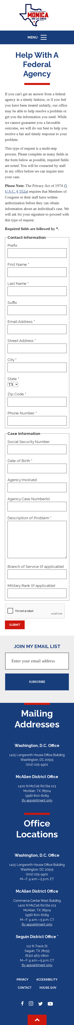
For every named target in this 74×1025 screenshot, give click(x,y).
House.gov (47, 987)
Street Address (21, 340)
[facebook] (22, 1003)
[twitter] (40, 1003)
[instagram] (31, 1003)
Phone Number (22, 413)
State (13, 379)
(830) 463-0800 (37, 956)
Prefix (12, 245)
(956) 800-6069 (37, 796)
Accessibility (46, 979)
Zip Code (16, 394)
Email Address (21, 321)
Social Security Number (28, 441)
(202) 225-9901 (37, 764)
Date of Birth (19, 461)
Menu (38, 39)
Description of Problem (29, 518)
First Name (18, 264)
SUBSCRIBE (37, 681)
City (12, 359)
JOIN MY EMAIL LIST (37, 646)
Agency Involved (22, 480)
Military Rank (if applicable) (31, 585)
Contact (25, 987)
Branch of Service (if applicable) (35, 566)
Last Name (18, 283)
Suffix (12, 302)
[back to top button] (37, 1020)
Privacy (22, 979)
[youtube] (50, 1003)
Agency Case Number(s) (28, 499)
